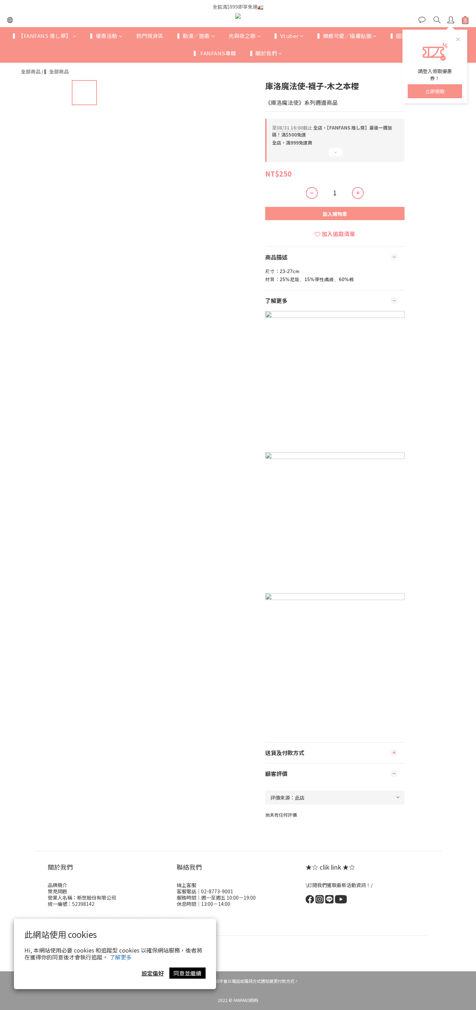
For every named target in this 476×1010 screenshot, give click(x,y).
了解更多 (120, 957)
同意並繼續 (187, 973)
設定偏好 (152, 973)
